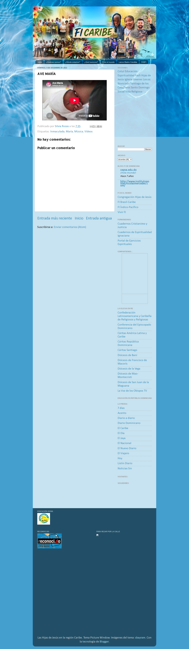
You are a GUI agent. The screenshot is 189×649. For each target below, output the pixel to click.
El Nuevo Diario (127, 448)
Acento (122, 413)
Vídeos (88, 131)
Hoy (120, 458)
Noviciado (124, 83)
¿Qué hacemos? (91, 62)
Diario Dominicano (129, 423)
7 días (121, 408)
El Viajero (123, 453)
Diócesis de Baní (127, 355)
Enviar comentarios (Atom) (70, 227)
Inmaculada (57, 131)
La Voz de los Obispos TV (132, 390)
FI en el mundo (108, 62)
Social (121, 91)
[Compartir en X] (96, 126)
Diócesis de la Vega (129, 368)
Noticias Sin (125, 468)
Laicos (146, 79)
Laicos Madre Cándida (128, 62)
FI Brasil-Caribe (127, 202)
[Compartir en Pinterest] (101, 126)
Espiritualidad (126, 75)
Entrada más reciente (54, 218)
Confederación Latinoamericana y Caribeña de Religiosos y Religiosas (134, 316)
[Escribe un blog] (93, 126)
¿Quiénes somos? (53, 62)
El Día (121, 433)
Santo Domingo (140, 87)
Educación (131, 71)
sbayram (140, 637)
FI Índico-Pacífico (128, 207)
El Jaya (121, 438)
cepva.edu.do (128, 170)
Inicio (40, 62)
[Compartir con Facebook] (98, 126)
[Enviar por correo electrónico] (91, 126)
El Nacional (124, 443)
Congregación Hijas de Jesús (134, 197)
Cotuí (121, 71)
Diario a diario (126, 418)
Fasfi (138, 75)
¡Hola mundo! (128, 172)
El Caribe (123, 428)
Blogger (104, 641)
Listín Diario (125, 463)
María (69, 131)
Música (78, 131)
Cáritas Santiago (127, 350)
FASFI (143, 62)
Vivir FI (122, 212)
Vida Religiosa (133, 91)
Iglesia (128, 79)
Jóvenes (137, 79)
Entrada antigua (99, 218)
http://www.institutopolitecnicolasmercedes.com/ (134, 183)
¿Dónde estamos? (72, 62)
